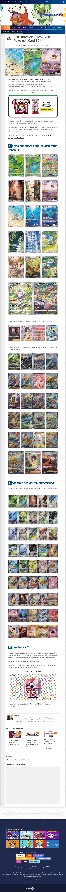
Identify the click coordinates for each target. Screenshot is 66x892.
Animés (13, 27)
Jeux (53, 27)
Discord (10, 2)
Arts (19, 27)
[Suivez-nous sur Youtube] (29, 888)
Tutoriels (19, 31)
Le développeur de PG (43, 858)
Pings (26, 760)
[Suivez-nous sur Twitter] (27, 888)
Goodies (47, 27)
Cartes (24, 27)
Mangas (59, 27)
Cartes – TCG (18, 2)
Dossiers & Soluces (31, 2)
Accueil (4, 2)
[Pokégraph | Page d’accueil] (52, 14)
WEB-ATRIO (38, 880)
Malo (18, 861)
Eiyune (25, 861)
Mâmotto (22, 45)
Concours (30, 27)
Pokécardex (20, 855)
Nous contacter (34, 861)
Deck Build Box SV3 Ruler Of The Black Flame (49, 741)
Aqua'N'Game (38, 855)
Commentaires (14, 760)
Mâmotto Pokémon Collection (25, 858)
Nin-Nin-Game (19, 138)
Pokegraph (6, 31)
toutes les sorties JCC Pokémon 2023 (27, 704)
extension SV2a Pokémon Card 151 (35, 79)
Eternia (29, 855)
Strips (13, 31)
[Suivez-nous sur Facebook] (24, 888)
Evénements (39, 27)
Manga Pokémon (45, 2)
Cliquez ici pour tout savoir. (33, 671)
